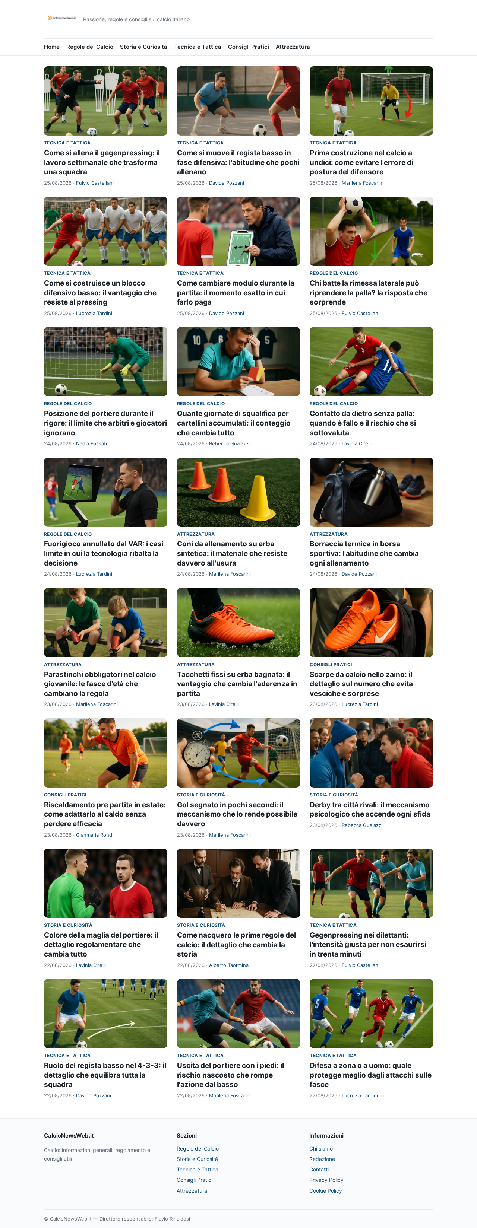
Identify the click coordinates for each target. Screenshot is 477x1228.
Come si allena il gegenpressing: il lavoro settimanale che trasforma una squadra (102, 162)
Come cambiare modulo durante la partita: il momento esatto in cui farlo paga (235, 292)
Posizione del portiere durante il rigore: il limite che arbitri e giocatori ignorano (105, 423)
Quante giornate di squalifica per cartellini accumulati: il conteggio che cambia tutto (234, 423)
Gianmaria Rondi (94, 835)
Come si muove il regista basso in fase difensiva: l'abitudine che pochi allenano (238, 162)
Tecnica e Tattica (197, 46)
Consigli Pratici (248, 46)
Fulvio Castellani (95, 183)
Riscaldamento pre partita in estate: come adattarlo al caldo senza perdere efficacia (105, 814)
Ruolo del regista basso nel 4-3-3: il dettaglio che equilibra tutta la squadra (105, 1075)
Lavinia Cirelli (357, 443)
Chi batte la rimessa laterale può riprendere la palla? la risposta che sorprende (368, 292)
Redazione (322, 1159)
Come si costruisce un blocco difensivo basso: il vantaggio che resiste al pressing (100, 292)
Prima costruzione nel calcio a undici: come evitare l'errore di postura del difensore (361, 162)
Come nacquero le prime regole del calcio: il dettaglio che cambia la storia (236, 944)
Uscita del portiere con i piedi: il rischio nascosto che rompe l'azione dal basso (230, 1075)
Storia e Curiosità (143, 46)
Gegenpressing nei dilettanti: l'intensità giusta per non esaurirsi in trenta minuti (368, 944)
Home (52, 46)
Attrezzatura (293, 46)
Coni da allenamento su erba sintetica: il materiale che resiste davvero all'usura (232, 553)
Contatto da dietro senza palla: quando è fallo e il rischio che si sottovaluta (363, 423)
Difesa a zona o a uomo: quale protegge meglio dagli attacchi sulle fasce (371, 1075)
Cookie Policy (325, 1190)
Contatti (319, 1169)
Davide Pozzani (226, 183)
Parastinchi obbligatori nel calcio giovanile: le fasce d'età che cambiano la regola (100, 684)
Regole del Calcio (89, 46)
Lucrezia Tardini (94, 313)
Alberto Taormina (229, 965)
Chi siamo (321, 1148)
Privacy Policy (326, 1180)
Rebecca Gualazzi (229, 443)
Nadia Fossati (91, 443)
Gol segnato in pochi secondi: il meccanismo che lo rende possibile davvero (237, 814)
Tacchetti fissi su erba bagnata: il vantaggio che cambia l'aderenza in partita (237, 684)
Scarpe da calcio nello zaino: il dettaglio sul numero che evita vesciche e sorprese (361, 684)
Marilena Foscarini (362, 183)
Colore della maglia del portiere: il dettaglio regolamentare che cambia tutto (101, 944)
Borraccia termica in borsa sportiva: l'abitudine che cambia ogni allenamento (364, 553)
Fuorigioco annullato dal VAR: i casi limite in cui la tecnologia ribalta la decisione (104, 553)
